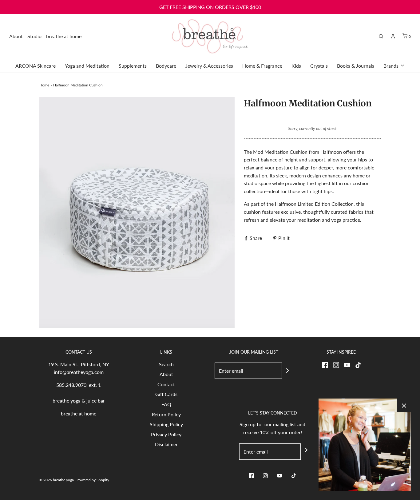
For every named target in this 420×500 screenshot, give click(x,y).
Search (166, 364)
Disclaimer (166, 444)
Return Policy (166, 414)
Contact (166, 384)
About (16, 36)
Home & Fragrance (262, 66)
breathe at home (63, 36)
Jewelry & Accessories (209, 66)
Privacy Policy (166, 434)
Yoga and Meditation (87, 66)
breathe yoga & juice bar (79, 400)
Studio (34, 36)
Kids (296, 66)
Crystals (319, 66)
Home (44, 85)
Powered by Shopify (93, 480)
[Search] (381, 36)
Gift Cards (166, 394)
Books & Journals (355, 66)
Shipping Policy (166, 424)
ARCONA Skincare (35, 66)
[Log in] (393, 36)
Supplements (133, 66)
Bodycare (166, 66)
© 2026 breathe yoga (56, 480)
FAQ (166, 404)
